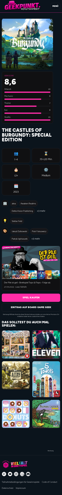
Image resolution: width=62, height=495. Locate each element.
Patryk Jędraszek (20, 239)
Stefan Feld (17, 221)
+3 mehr (41, 211)
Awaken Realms (28, 203)
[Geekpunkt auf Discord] (28, 474)
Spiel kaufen (31, 297)
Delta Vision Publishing (22, 211)
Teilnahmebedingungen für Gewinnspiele (20, 482)
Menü (55, 6)
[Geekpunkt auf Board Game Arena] (22, 474)
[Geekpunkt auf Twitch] (4, 474)
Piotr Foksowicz (39, 231)
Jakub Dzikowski (19, 231)
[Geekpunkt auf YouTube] (10, 474)
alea (14, 203)
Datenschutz (7, 488)
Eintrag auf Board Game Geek (31, 307)
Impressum (21, 488)
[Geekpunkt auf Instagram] (16, 474)
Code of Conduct (49, 482)
